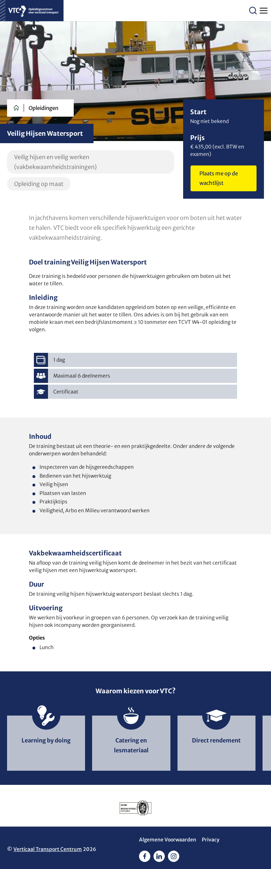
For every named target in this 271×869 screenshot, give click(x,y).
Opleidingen (43, 108)
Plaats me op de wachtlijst (218, 178)
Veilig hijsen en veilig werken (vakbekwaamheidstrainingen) (55, 161)
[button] (253, 10)
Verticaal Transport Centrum (47, 849)
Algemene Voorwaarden (167, 839)
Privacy (210, 839)
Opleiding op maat (39, 183)
